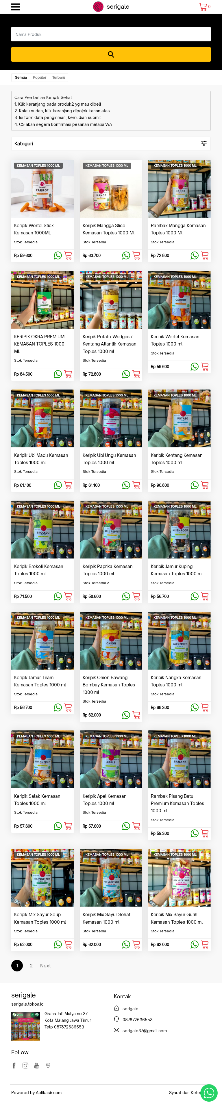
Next (45, 966)
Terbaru (58, 77)
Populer (39, 77)
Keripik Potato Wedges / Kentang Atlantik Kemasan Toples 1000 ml (109, 344)
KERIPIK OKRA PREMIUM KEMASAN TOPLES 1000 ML (39, 344)
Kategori (23, 143)
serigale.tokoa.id (27, 1004)
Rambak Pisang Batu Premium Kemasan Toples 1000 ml (177, 803)
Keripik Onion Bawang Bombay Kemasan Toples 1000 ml (109, 685)
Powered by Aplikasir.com (36, 1092)
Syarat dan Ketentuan (190, 1092)
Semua (21, 77)
